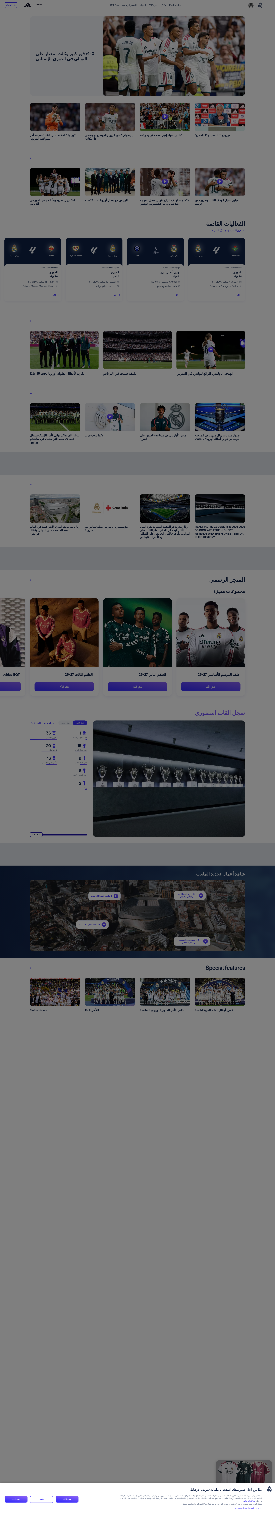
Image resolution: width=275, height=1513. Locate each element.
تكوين (42, 1499)
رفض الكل (16, 1499)
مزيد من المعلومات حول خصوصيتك (248, 1508)
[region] (137, 1498)
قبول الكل (67, 1499)
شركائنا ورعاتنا (249, 1501)
